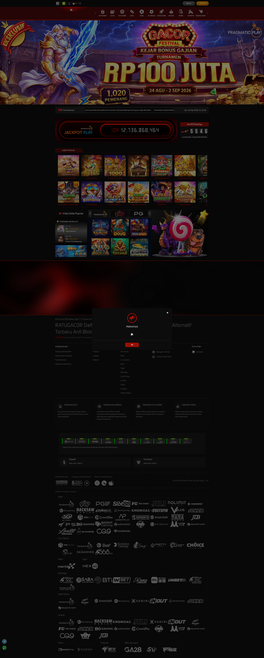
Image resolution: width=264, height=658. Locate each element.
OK (132, 345)
